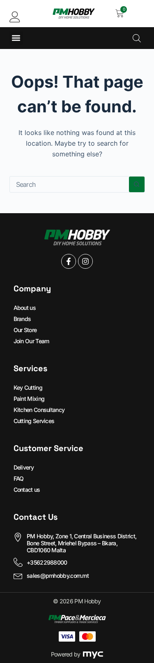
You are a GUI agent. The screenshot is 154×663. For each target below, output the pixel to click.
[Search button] (137, 184)
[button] (16, 38)
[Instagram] (85, 261)
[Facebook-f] (68, 261)
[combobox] (69, 184)
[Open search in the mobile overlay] (137, 38)
